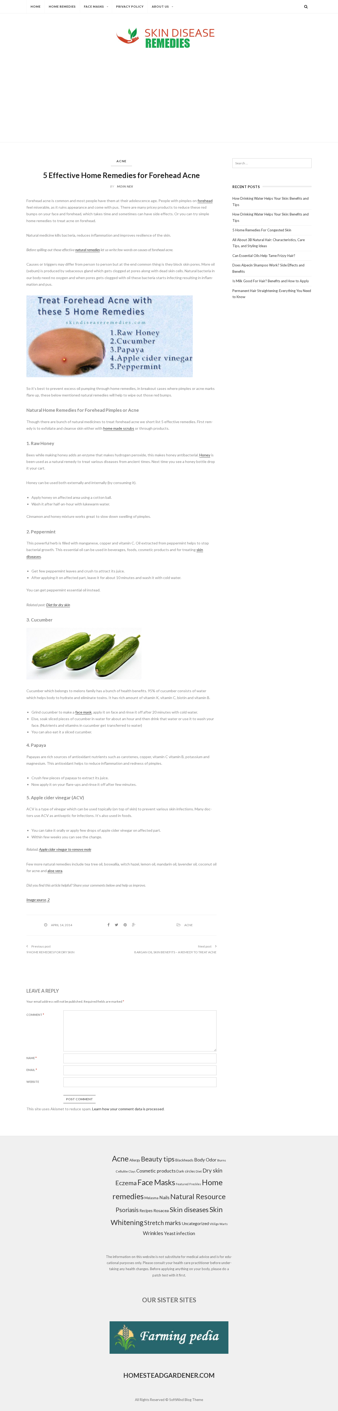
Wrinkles (153, 1233)
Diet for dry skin (58, 604)
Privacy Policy (130, 6)
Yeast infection (179, 1233)
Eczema (126, 1183)
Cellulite (122, 1171)
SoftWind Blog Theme (186, 1400)
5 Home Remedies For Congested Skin (261, 230)
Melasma (151, 1198)
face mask (83, 712)
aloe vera (55, 870)
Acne (121, 161)
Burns (221, 1160)
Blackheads (184, 1160)
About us (160, 6)
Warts (223, 1224)
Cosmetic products (156, 1171)
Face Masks (94, 6)
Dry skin (212, 1170)
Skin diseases (189, 1209)
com (207, 1375)
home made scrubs (118, 428)
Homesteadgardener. (161, 1375)
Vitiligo (214, 1224)
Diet (199, 1171)
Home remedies (62, 6)
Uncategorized (195, 1223)
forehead (205, 200)
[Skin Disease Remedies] (169, 37)
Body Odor (205, 1160)
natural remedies (87, 249)
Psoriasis (127, 1209)
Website (32, 1081)
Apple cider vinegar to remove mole (65, 849)
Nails (164, 1197)
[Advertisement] (169, 91)
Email (31, 1070)
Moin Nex (125, 186)
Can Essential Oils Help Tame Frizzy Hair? (263, 255)
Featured (182, 1184)
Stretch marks (162, 1222)
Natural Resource (198, 1196)
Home (36, 6)
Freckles (195, 1184)
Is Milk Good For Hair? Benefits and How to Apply (270, 281)
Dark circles (185, 1171)
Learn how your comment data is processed (128, 1109)
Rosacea (161, 1210)
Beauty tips (158, 1159)
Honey (204, 455)
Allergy (134, 1160)
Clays (132, 1171)
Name (31, 1058)
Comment (35, 1014)
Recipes (146, 1210)
